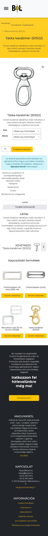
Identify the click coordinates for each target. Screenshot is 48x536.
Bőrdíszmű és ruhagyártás (13, 194)
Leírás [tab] (25, 202)
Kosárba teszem (22, 149)
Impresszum (25, 508)
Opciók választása (12, 295)
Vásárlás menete (26, 516)
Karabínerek (13, 187)
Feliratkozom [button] (24, 398)
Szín (5, 130)
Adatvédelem (26, 512)
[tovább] (24, 456)
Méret (5, 136)
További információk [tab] (25, 207)
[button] (43, 67)
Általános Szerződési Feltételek (26, 525)
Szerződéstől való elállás (26, 521)
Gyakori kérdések (26, 503)
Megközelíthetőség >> (26, 487)
